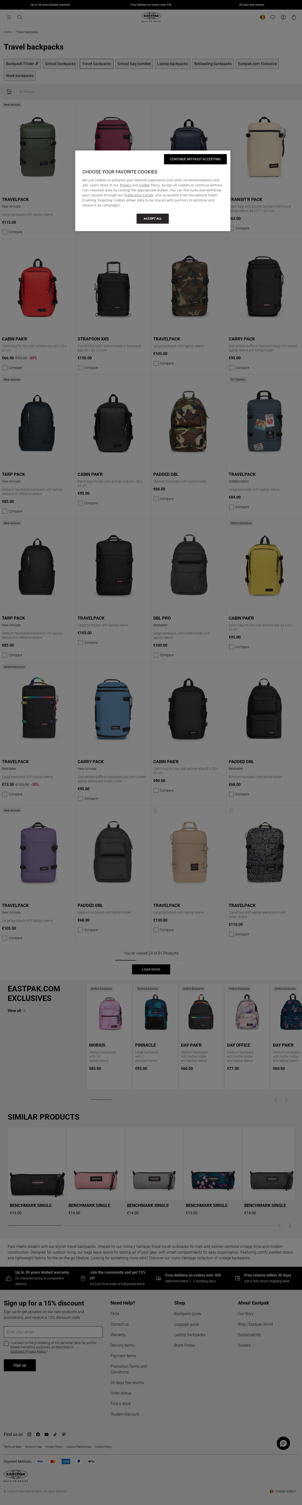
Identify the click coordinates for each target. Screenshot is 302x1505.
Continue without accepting (195, 159)
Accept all (153, 218)
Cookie (144, 185)
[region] (152, 190)
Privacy (125, 185)
